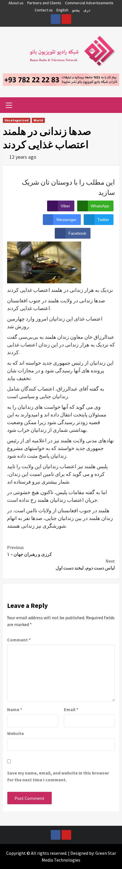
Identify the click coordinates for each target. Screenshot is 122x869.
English (62, 10)
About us (16, 2)
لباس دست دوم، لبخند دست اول (85, 564)
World (38, 120)
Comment (19, 640)
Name (14, 709)
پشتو (76, 10)
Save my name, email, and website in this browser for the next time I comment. (58, 776)
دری (86, 10)
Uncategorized (17, 120)
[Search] (112, 105)
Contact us (44, 10)
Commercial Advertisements (89, 2)
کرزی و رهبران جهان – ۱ (29, 550)
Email (71, 709)
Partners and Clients (44, 2)
